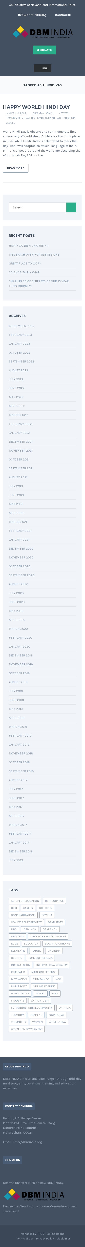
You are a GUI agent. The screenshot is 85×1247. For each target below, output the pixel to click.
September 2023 (21, 326)
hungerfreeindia (40, 958)
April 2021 (17, 513)
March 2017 (18, 825)
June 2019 (16, 700)
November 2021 (21, 450)
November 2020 (21, 557)
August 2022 (18, 370)
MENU (45, 68)
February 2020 (20, 637)
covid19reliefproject (26, 922)
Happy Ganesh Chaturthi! (28, 245)
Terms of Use (25, 1238)
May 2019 (16, 709)
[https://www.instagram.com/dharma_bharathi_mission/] (29, 1172)
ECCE (14, 943)
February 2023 (20, 335)
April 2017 (17, 816)
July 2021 (16, 486)
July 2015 (16, 860)
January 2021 (19, 539)
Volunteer (18, 1022)
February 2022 (20, 424)
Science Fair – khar (24, 272)
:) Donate (44, 49)
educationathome (57, 943)
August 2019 (18, 682)
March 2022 (18, 415)
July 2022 (16, 379)
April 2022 (17, 406)
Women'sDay (57, 1022)
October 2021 (19, 459)
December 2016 (21, 851)
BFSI (14, 908)
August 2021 (18, 477)
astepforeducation (25, 901)
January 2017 (19, 842)
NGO (58, 979)
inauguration (20, 965)
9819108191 (62, 15)
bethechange (54, 901)
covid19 (47, 915)
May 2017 (16, 807)
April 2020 (17, 620)
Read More (15, 168)
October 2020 (19, 566)
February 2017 (20, 833)
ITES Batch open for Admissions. (34, 254)
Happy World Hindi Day (36, 107)
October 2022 (19, 352)
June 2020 (17, 602)
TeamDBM (17, 1015)
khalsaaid (18, 972)
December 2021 (21, 441)
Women (37, 1022)
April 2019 (17, 718)
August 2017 (18, 780)
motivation (19, 979)
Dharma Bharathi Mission (48, 936)
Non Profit (19, 986)
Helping (16, 958)
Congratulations (23, 915)
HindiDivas (37, 118)
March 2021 (18, 522)
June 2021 (16, 495)
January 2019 (19, 744)
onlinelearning (44, 986)
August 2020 (18, 584)
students (17, 1000)
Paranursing (20, 993)
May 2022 (16, 397)
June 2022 (17, 388)
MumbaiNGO (41, 979)
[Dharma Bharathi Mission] (42, 32)
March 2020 (18, 629)
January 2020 (19, 646)
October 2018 (19, 762)
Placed (40, 993)
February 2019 (20, 735)
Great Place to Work (25, 263)
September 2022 (21, 361)
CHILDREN (45, 908)
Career (28, 908)
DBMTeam (24, 118)
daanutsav (55, 922)
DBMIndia (11, 118)
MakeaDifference (43, 972)
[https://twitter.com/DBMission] (10, 1172)
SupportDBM (39, 1000)
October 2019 (19, 673)
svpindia (50, 118)
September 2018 (21, 771)
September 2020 (21, 575)
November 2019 (21, 664)
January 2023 (19, 343)
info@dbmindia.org (31, 15)
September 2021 (21, 468)
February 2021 (20, 531)
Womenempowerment (26, 1029)
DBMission (50, 929)
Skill (55, 993)
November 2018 (21, 753)
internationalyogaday (52, 965)
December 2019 (21, 655)
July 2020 (16, 593)
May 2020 (16, 611)
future (36, 950)
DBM (14, 929)
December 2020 (21, 548)
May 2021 (16, 504)
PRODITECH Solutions (50, 1234)
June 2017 (16, 798)
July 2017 (16, 789)
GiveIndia (53, 950)
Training (36, 1015)
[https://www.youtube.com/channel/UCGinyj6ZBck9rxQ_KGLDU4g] (23, 1172)
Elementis (18, 950)
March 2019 (18, 727)
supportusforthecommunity (31, 1007)
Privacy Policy (45, 1238)
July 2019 (16, 691)
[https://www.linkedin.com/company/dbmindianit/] (17, 1172)
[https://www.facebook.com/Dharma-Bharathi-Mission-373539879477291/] (4, 1172)
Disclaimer (63, 1238)
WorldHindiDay (66, 118)
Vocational (56, 1015)
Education (31, 943)
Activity (64, 113)
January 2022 (19, 433)
